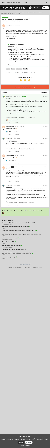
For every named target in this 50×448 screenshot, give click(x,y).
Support (15, 2)
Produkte (4, 2)
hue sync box (19, 68)
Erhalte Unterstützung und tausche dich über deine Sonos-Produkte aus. (22, 12)
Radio (19, 2)
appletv (8, 68)
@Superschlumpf (12, 128)
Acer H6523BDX (38, 31)
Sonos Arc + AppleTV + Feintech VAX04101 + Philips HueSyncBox (16, 253)
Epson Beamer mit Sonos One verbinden (11, 245)
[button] (1, 8)
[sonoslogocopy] (25, 2)
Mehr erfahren (9, 2)
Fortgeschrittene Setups (7, 224)
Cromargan (8, 25)
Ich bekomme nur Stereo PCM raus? (10, 238)
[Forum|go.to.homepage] (14, 7)
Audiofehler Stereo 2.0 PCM (8, 241)
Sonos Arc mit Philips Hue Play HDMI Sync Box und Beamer (15, 226)
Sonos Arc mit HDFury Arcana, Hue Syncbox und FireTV (14, 249)
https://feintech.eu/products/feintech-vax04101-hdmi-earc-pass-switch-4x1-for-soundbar (26, 54)
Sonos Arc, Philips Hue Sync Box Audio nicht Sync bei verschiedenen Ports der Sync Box (22, 234)
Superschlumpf (9, 96)
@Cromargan (11, 46)
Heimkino (40, 12)
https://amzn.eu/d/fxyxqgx (11, 36)
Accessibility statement (37, 267)
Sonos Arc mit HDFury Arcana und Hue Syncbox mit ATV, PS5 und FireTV (18, 222)
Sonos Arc (25, 68)
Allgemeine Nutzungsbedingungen (15, 267)
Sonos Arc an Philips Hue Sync (9, 257)
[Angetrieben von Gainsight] (25, 265)
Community (3, 12)
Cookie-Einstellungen (27, 267)
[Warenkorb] (46, 2)
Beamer (12, 68)
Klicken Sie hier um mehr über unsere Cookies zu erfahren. (36, 439)
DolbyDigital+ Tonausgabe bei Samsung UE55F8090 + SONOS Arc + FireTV (18, 230)
